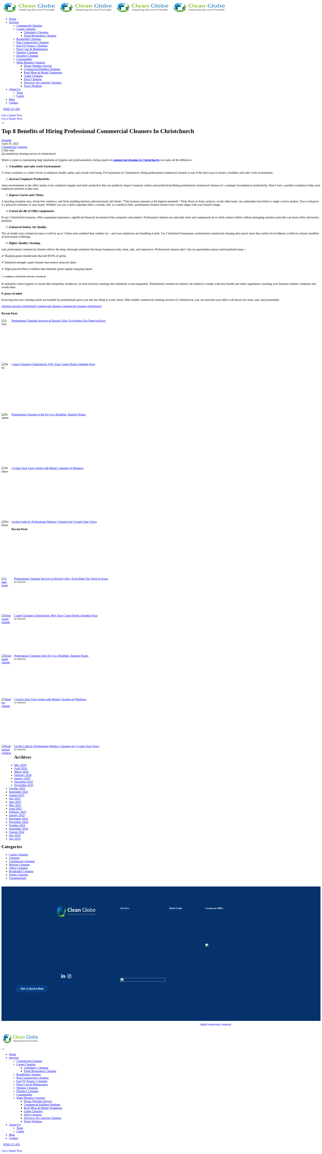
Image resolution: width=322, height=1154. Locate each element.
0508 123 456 (11, 109)
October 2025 (17, 788)
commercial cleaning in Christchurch (136, 160)
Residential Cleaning (21, 871)
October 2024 (17, 825)
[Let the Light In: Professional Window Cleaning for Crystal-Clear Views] (6, 765)
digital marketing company (215, 1024)
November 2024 (18, 822)
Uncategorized (17, 878)
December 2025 (23, 781)
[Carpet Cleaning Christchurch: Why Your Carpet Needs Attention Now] (6, 634)
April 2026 (20, 768)
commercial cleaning (49, 306)
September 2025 (18, 791)
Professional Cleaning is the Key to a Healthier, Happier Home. (49, 414)
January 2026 (22, 778)
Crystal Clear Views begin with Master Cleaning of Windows (48, 468)
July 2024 (14, 835)
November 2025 (23, 785)
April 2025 (15, 808)
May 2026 (20, 765)
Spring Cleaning (18, 874)
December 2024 (18, 818)
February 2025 (17, 812)
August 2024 (16, 832)
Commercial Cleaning (14, 147)
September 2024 (18, 828)
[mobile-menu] (2, 123)
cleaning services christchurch (19, 306)
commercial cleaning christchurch (82, 306)
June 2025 (15, 801)
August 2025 (16, 795)
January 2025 (17, 815)
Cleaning (14, 857)
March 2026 (21, 771)
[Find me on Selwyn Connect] (206, 945)
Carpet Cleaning (18, 854)
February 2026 (22, 775)
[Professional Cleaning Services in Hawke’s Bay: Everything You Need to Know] (6, 595)
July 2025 (14, 798)
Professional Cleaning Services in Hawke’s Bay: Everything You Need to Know (59, 320)
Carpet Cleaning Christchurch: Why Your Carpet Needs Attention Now (53, 364)
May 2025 (15, 805)
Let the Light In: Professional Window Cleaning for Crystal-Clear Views (54, 521)
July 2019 (14, 838)
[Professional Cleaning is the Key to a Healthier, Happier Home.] (6, 676)
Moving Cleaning (19, 864)
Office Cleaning (18, 868)
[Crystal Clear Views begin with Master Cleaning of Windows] (6, 721)
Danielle (6, 140)
